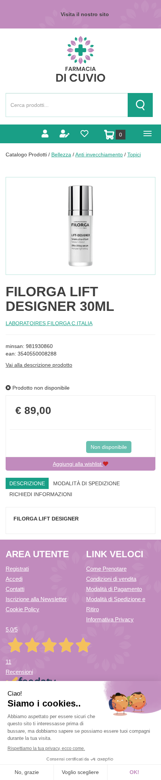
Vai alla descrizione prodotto (39, 365)
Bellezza (61, 155)
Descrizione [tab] (27, 483)
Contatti (15, 589)
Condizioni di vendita (111, 579)
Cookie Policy (22, 609)
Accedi (14, 579)
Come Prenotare (106, 569)
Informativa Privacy (110, 619)
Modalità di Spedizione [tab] (86, 483)
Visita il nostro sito (85, 14)
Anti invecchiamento (99, 155)
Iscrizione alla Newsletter (36, 599)
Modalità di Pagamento (114, 589)
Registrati (17, 569)
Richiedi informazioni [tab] (40, 494)
